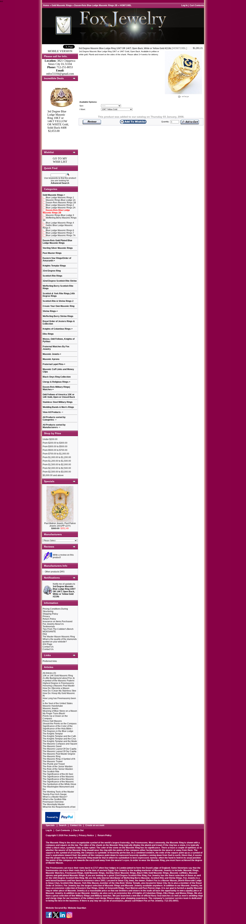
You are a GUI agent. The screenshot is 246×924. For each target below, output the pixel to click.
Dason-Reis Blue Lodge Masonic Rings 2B (95, 5)
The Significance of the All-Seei (58, 774)
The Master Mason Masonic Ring (59, 636)
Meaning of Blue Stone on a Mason (60, 711)
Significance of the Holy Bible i (57, 728)
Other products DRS (54, 571)
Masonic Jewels (50, 708)
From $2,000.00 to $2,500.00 (57, 468)
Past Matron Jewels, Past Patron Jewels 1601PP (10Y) (60, 524)
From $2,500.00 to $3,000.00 (57, 471)
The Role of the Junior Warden (58, 766)
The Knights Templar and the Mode (60, 741)
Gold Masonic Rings (62, 5)
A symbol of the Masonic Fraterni (58, 680)
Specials (50, 825)
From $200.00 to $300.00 (55, 443)
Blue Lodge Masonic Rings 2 (60, 205)
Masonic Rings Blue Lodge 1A (60, 200)
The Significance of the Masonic (58, 776)
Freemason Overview (53, 802)
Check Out (78, 830)
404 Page (47, 644)
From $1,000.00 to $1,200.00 (57, 457)
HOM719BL (125, 5)
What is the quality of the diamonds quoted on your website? (60, 640)
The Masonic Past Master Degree (59, 754)
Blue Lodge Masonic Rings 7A (60, 235)
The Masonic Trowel (52, 761)
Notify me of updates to (64, 590)
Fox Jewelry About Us (53, 624)
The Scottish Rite (51, 771)
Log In (184, 5)
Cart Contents (197, 5)
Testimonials (49, 626)
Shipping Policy (50, 614)
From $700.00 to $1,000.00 (56, 453)
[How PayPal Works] (60, 821)
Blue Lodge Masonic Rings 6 (60, 230)
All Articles (48, 673)
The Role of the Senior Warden (58, 769)
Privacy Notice (86, 835)
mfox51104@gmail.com (60, 73)
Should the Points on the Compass (60, 723)
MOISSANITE (49, 631)
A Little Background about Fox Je (59, 678)
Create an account (94, 825)
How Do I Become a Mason (56, 688)
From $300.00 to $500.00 (55, 446)
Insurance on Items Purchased (57, 621)
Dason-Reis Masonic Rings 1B (61, 202)
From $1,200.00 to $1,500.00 (57, 461)
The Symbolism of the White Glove (59, 784)
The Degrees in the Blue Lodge (58, 731)
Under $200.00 (50, 439)
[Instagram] (69, 917)
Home (46, 5)
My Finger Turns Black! (54, 713)
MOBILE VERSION (60, 51)
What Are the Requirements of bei (59, 807)
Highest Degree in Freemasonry (58, 683)
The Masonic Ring (52, 756)
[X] (56, 917)
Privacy (46, 616)
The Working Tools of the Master (58, 792)
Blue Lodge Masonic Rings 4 (60, 223)
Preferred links (50, 661)
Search (62, 825)
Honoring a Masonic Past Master (59, 685)
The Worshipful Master (54, 804)
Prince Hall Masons (52, 721)
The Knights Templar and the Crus (59, 738)
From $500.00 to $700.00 (55, 450)
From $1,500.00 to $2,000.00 (57, 464)
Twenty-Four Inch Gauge (55, 794)
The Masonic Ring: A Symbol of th (59, 759)
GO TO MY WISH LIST (60, 160)
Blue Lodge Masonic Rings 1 (60, 197)
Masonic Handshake (53, 706)
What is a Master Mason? (55, 797)
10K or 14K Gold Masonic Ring (58, 675)
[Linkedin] (62, 917)
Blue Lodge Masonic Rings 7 (60, 233)
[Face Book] (49, 917)
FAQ (45, 634)
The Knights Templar (53, 733)
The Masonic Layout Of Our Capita (59, 749)
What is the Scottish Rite (54, 799)
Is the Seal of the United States (58, 703)
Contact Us (48, 646)
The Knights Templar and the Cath (59, 736)
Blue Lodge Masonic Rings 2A (60, 207)
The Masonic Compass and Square (60, 744)
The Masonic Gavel (52, 746)
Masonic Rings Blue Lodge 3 (60, 215)
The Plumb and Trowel (54, 764)
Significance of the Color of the (58, 726)
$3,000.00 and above (53, 475)
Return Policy (49, 619)
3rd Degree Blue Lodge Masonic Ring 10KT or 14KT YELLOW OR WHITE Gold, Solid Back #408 (58, 119)
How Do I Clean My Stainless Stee (59, 690)
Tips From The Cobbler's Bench (58, 629)
